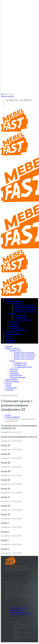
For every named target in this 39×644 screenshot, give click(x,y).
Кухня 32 (5, 445)
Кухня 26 (5, 480)
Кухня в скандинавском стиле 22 (19, 436)
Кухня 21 (5, 497)
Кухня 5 (5, 531)
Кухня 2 (5, 549)
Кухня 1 (5, 540)
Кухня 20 (5, 505)
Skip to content (7, 96)
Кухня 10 (5, 514)
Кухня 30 (5, 454)
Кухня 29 (5, 462)
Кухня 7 (5, 523)
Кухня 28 (5, 471)
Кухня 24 (5, 488)
